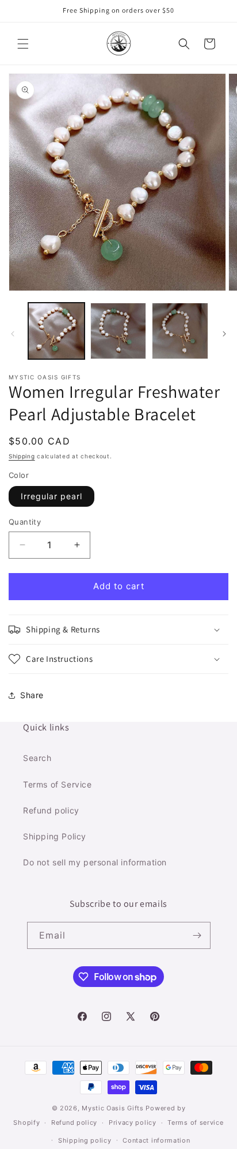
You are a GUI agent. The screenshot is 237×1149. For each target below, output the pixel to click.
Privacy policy (132, 1122)
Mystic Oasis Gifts (113, 1108)
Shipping (22, 456)
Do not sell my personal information (95, 862)
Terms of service (195, 1122)
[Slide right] (224, 333)
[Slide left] (12, 333)
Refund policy (51, 810)
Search (37, 758)
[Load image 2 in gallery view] (118, 331)
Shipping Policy (54, 836)
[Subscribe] (197, 935)
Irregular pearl (51, 496)
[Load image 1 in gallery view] (56, 331)
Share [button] (32, 695)
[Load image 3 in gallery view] (180, 331)
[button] (23, 43)
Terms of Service (57, 784)
